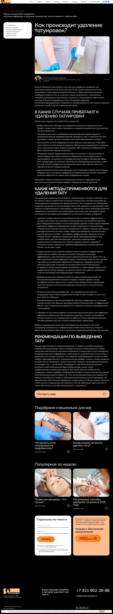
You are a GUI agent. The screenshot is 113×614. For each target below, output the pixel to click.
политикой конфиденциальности (46, 551)
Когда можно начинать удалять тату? (88, 444)
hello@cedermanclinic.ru (86, 596)
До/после (39, 1)
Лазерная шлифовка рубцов (14, 29)
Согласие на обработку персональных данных (86, 611)
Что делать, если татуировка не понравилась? (45, 445)
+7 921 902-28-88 (92, 590)
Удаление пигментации (12, 31)
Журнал (48, 1)
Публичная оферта (9, 608)
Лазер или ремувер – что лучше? (50, 500)
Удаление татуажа (11, 33)
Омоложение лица (11, 35)
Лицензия (65, 1)
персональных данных (50, 546)
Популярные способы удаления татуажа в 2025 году (89, 502)
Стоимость (75, 1)
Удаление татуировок (12, 27)
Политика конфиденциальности (13, 606)
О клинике (56, 1)
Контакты (83, 1)
